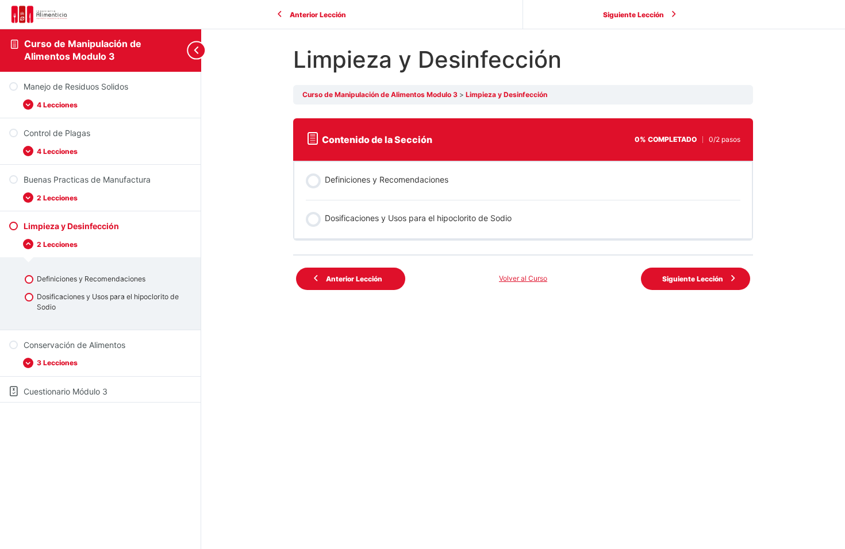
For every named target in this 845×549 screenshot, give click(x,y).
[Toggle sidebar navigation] (192, 50)
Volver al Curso (523, 278)
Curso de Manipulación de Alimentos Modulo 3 (82, 50)
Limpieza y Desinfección (506, 94)
